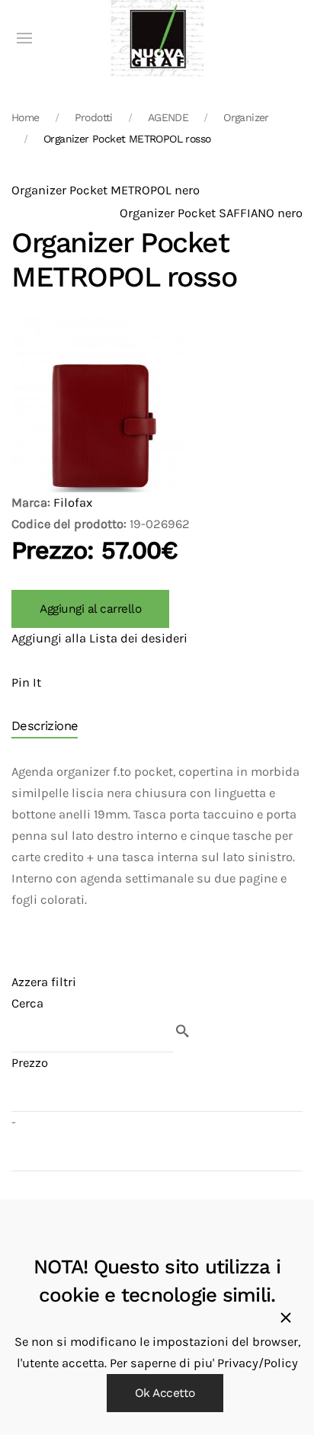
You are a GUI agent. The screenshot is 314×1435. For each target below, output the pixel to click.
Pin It (26, 682)
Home (25, 117)
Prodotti (94, 117)
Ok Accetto (165, 1393)
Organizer (246, 117)
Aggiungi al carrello (90, 609)
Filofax (72, 502)
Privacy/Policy (257, 1363)
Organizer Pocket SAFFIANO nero (211, 213)
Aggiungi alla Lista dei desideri (99, 638)
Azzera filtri (43, 982)
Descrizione (44, 726)
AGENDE (168, 117)
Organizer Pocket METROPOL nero (105, 190)
